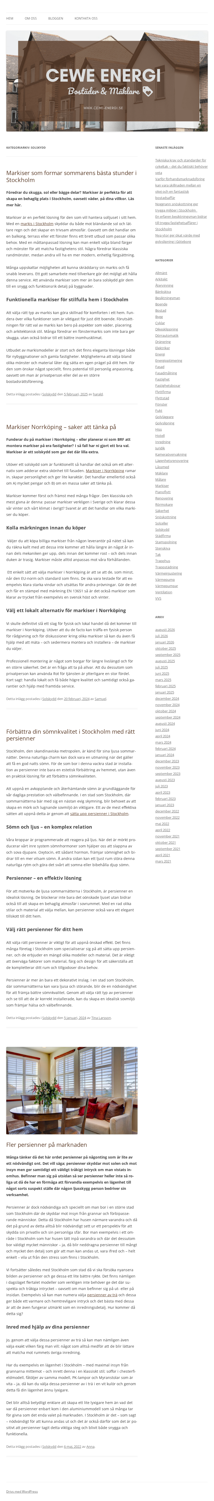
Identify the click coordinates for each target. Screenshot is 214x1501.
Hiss (158, 429)
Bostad (160, 310)
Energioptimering (168, 360)
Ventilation (163, 592)
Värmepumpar (166, 585)
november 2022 (167, 817)
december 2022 (167, 811)
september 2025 (167, 654)
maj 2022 (162, 823)
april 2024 (162, 736)
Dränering (163, 341)
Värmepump (165, 579)
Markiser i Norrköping (105, 470)
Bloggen (55, 18)
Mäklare (161, 473)
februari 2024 (165, 748)
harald (98, 394)
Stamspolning (166, 542)
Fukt (158, 410)
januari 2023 (164, 805)
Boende (161, 304)
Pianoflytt (163, 492)
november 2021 (167, 836)
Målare (160, 479)
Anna (90, 1446)
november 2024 (167, 704)
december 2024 (167, 698)
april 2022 (162, 830)
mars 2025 (163, 679)
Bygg (159, 316)
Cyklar (160, 323)
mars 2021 (163, 861)
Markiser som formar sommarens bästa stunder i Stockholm (71, 176)
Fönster (161, 404)
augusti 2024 (165, 723)
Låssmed (162, 467)
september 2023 (167, 773)
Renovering (164, 498)
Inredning (162, 441)
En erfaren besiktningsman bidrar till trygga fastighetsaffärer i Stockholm (181, 222)
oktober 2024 (165, 711)
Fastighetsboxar (167, 385)
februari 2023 (165, 798)
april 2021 (162, 855)
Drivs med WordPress (22, 1491)
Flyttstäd (162, 398)
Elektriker (162, 348)
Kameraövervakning (171, 454)
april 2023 (162, 792)
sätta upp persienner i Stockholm (99, 813)
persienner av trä (102, 1294)
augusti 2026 (165, 629)
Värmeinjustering (168, 573)
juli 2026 (161, 636)
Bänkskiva (163, 291)
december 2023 (167, 761)
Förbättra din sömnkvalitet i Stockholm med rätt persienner (70, 734)
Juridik (160, 448)
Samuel (100, 698)
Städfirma (163, 535)
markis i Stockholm (37, 223)
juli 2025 (161, 667)
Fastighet (162, 379)
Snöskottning (165, 517)
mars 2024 (163, 742)
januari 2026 (164, 642)
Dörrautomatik (167, 335)
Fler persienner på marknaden (46, 1144)
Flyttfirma (163, 391)
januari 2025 (164, 692)
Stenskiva (162, 548)
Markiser (162, 485)
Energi (160, 354)
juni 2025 (162, 673)
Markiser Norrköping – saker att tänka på (62, 427)
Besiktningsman (167, 298)
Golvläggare (164, 416)
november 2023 (167, 767)
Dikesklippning (166, 329)
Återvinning (164, 285)
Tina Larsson (101, 1017)
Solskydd (49, 394)
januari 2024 (164, 754)
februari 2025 (165, 686)
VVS (158, 598)
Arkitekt (161, 279)
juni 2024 (162, 729)
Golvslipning (164, 423)
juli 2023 (161, 786)
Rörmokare (164, 504)
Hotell (160, 435)
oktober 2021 (165, 842)
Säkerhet (162, 510)
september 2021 (167, 848)
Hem (9, 18)
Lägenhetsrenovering (171, 460)
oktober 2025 (165, 648)
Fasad (159, 366)
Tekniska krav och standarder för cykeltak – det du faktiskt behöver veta (181, 166)
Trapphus (162, 560)
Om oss (31, 18)
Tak (158, 554)
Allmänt (161, 272)
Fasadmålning (166, 373)
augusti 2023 (165, 779)
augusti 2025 (165, 661)
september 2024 (167, 717)
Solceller (161, 523)
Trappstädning (166, 567)
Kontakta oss (86, 18)
